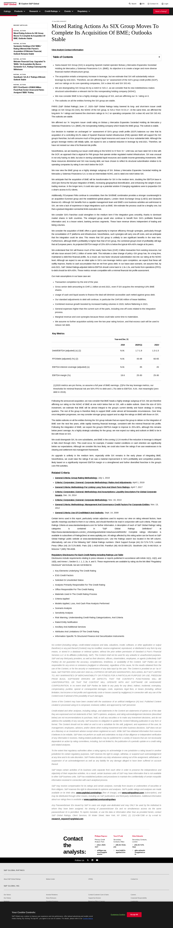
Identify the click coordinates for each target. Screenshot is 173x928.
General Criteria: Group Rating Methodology (76, 478)
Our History (7, 898)
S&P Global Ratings (14, 870)
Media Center (50, 879)
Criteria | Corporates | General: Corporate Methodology (81, 500)
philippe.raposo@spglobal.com (102, 852)
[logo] (10, 3)
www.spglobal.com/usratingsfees (100, 799)
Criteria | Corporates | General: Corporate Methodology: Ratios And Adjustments (93, 482)
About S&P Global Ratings (12, 879)
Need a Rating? (161, 11)
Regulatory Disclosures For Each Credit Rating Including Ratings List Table (87, 555)
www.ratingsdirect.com (133, 793)
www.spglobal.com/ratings (89, 793)
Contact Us (154, 4)
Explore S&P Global (30, 4)
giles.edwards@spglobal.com (140, 852)
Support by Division (94, 898)
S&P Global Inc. (12, 886)
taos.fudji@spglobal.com (120, 851)
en (143, 4)
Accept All (134, 914)
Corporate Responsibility (139, 898)
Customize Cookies (118, 914)
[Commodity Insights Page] (88, 860)
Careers (133, 895)
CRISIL (90, 879)
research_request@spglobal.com (67, 819)
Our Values (7, 895)
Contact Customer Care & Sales (98, 895)
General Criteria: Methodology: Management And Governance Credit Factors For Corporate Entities (102, 504)
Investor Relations (52, 895)
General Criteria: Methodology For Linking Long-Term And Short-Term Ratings (92, 487)
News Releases (51, 898)
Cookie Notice (88, 918)
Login (166, 4)
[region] (86, 915)
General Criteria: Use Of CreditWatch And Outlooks (79, 513)
